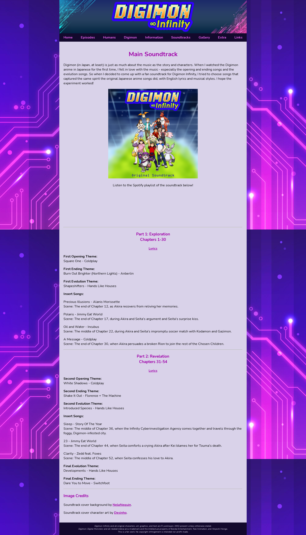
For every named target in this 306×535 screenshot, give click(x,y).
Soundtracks (180, 37)
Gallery (204, 37)
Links (238, 37)
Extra (222, 37)
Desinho (120, 512)
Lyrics (153, 248)
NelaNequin (122, 505)
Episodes (88, 37)
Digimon (130, 37)
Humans (109, 37)
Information (154, 37)
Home (68, 37)
